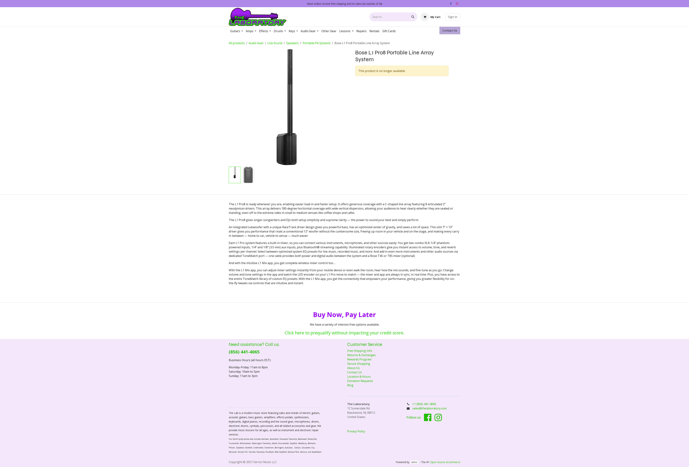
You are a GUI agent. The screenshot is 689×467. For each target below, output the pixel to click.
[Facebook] (451, 3)
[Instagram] (457, 3)
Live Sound (275, 43)
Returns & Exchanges (361, 355)
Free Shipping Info (359, 351)
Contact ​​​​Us (449, 30)
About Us (353, 368)
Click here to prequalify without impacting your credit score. (344, 333)
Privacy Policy (356, 431)
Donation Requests (360, 381)
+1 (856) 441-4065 (424, 404)
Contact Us (354, 372)
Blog (350, 385)
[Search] (412, 16)
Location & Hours (359, 377)
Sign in (452, 17)
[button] (234, 107)
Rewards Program (359, 359)
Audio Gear (256, 43)
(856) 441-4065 (244, 352)
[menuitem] (236, 31)
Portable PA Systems (317, 43)
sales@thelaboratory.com (429, 408)
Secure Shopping (358, 364)
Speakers (292, 43)
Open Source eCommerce (445, 462)
